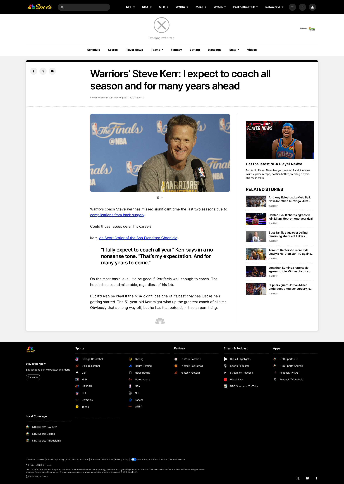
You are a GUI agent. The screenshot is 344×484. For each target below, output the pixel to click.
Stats (232, 49)
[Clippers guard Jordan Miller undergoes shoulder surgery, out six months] (256, 289)
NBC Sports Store (80, 459)
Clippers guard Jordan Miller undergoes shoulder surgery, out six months (291, 286)
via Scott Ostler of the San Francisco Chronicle (138, 238)
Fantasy (176, 49)
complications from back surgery (117, 215)
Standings (214, 49)
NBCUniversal (44, 465)
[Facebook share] (33, 71)
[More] (292, 7)
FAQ (68, 459)
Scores (113, 49)
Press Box (95, 459)
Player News (134, 49)
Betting (195, 49)
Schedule (93, 49)
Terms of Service (177, 459)
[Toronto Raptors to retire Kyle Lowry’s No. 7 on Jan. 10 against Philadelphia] (256, 254)
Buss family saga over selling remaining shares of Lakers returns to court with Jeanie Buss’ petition (291, 234)
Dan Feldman (100, 97)
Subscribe (33, 377)
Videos (252, 49)
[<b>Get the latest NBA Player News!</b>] (280, 140)
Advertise (30, 459)
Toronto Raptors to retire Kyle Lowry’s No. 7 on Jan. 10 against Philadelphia (290, 251)
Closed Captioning (55, 459)
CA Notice (162, 459)
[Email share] (52, 71)
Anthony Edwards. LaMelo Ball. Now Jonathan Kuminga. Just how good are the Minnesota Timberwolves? (290, 199)
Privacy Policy (121, 459)
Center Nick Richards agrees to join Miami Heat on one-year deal (291, 216)
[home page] (40, 7)
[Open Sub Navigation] (134, 7)
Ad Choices (107, 459)
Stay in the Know (36, 363)
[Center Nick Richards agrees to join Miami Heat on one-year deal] (256, 219)
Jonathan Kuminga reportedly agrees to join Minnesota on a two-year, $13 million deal (289, 269)
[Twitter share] (43, 71)
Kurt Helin (273, 206)
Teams (155, 49)
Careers (40, 459)
